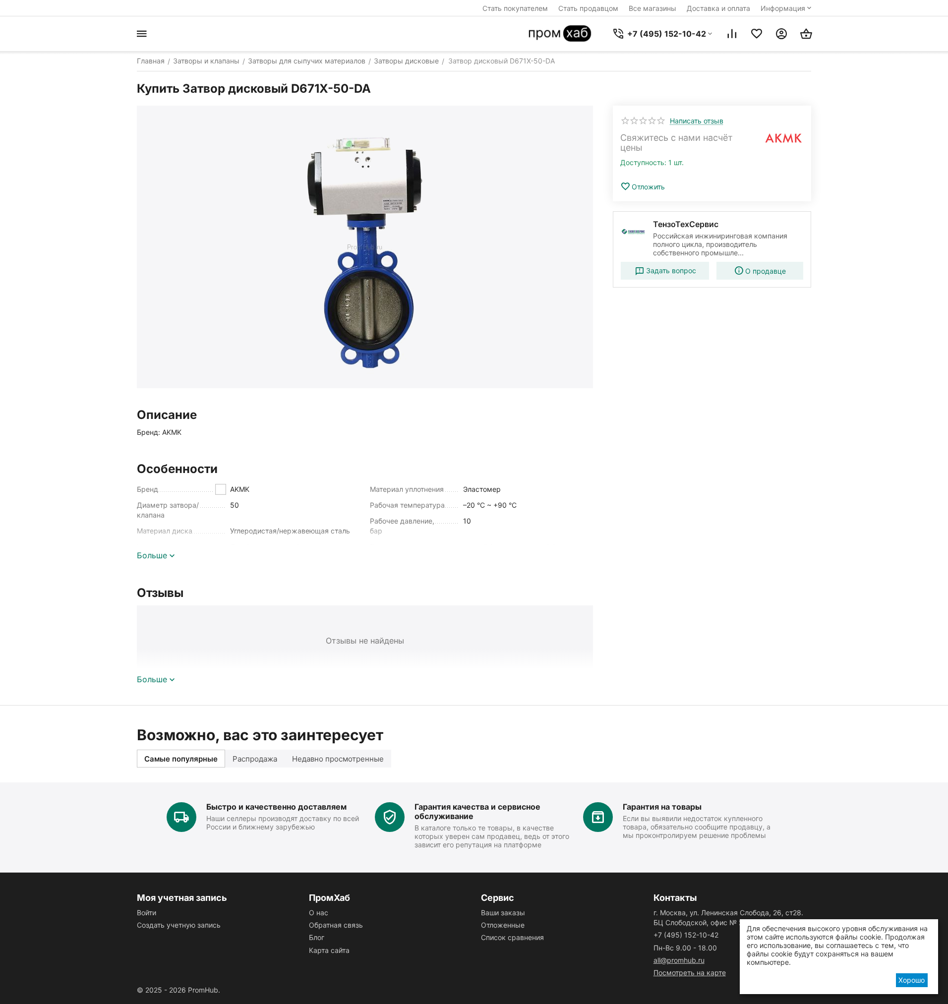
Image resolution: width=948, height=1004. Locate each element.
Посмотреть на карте (689, 972)
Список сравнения (512, 937)
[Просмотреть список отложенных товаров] (757, 34)
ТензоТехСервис (685, 224)
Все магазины (652, 8)
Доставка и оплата (718, 8)
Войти (146, 912)
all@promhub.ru (679, 960)
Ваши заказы (503, 912)
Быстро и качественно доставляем (276, 807)
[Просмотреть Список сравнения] (732, 34)
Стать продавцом (588, 8)
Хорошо (911, 980)
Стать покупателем (515, 8)
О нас (318, 912)
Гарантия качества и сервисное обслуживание (477, 811)
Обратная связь (336, 925)
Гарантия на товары (662, 807)
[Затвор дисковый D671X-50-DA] (365, 247)
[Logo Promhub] (560, 33)
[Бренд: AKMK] (784, 138)
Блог (316, 937)
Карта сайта (329, 950)
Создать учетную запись (179, 925)
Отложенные (503, 925)
